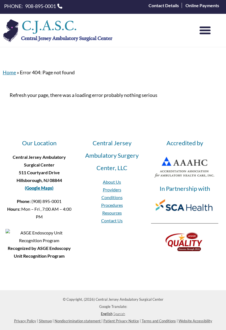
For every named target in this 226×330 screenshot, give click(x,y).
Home (9, 72)
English (106, 313)
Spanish (119, 313)
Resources (112, 212)
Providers (112, 189)
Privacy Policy (25, 321)
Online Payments (202, 5)
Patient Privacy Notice (121, 321)
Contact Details (164, 5)
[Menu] (205, 30)
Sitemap (45, 321)
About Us (112, 181)
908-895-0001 (40, 6)
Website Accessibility (195, 321)
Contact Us (112, 220)
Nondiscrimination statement (78, 321)
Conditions (112, 197)
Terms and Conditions (159, 321)
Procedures (112, 205)
